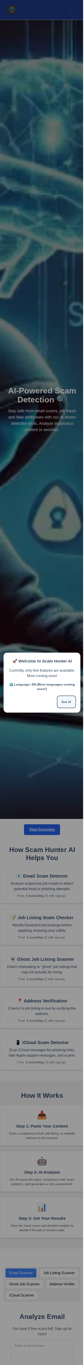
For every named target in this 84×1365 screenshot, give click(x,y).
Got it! (66, 702)
